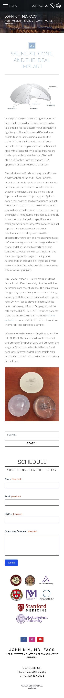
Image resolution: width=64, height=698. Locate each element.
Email (13, 496)
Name (13, 478)
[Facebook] (24, 639)
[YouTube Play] (40, 639)
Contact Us (40, 5)
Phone (13, 513)
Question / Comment (21, 531)
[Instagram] (32, 639)
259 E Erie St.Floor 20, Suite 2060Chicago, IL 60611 (32, 671)
